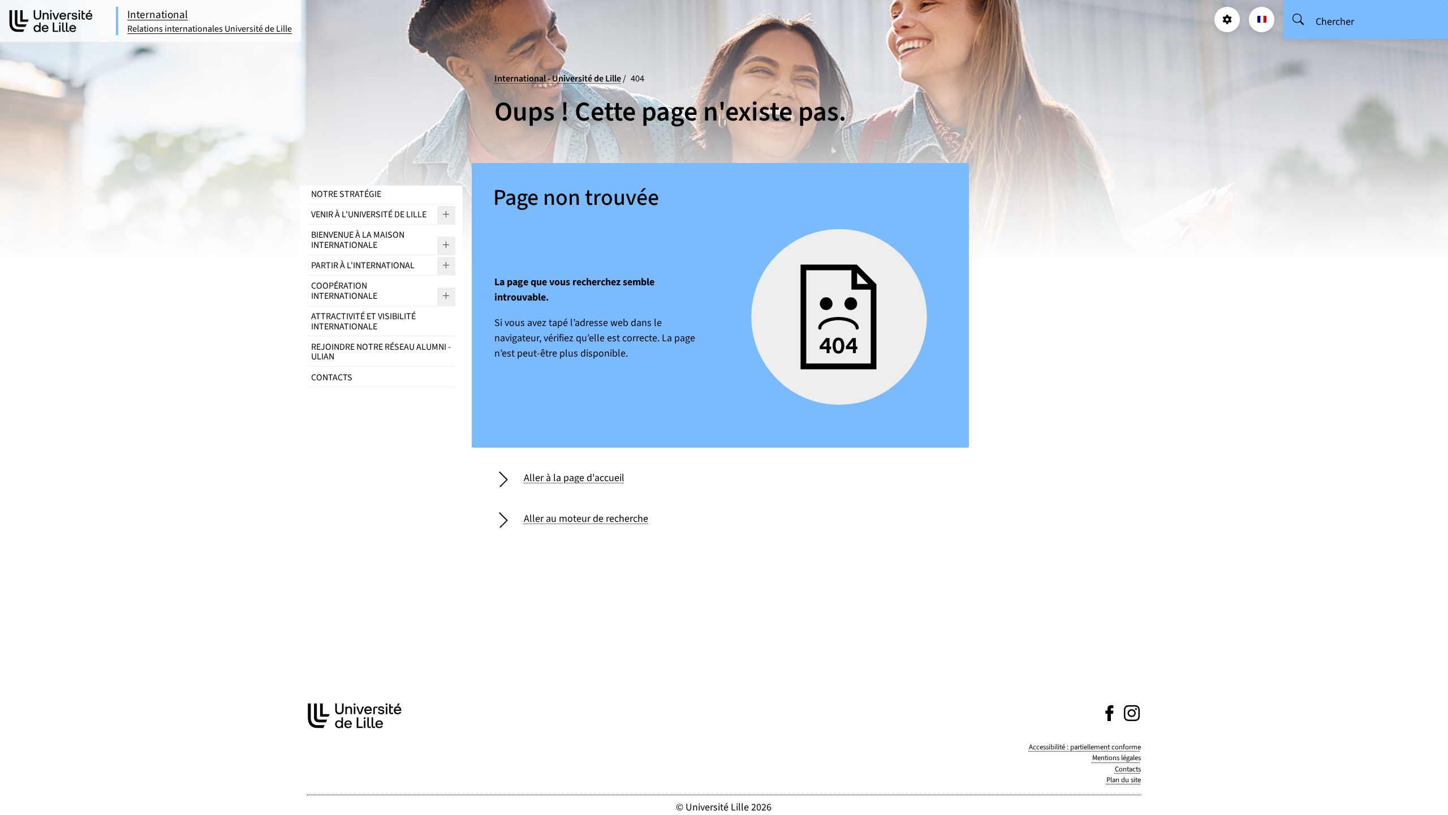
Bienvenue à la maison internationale (357, 240)
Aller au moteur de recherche (586, 519)
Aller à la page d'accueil (574, 478)
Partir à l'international (363, 265)
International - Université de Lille (557, 78)
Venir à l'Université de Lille (368, 214)
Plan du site (1123, 780)
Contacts (331, 377)
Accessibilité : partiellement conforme (1085, 747)
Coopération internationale (344, 291)
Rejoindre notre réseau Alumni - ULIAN (381, 352)
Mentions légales (1116, 758)
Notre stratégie (346, 194)
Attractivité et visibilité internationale (363, 321)
